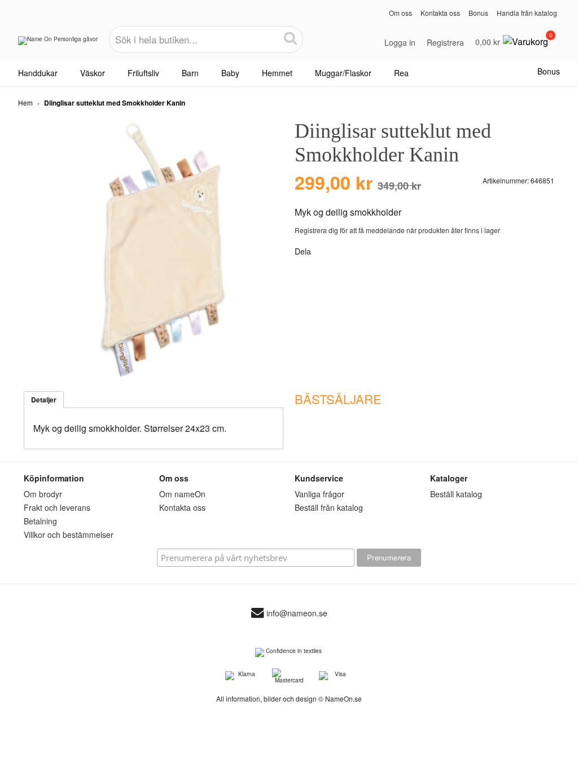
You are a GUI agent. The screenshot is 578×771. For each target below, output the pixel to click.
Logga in (399, 42)
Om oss (400, 12)
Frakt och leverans (57, 507)
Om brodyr (43, 494)
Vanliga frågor (319, 494)
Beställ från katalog (329, 507)
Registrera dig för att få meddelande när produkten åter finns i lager (397, 230)
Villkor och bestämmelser (68, 534)
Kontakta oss (440, 12)
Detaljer (43, 400)
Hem (25, 102)
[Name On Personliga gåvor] (58, 44)
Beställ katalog (456, 494)
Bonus (478, 12)
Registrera (445, 42)
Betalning (40, 521)
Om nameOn (182, 494)
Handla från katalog (527, 12)
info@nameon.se (296, 613)
